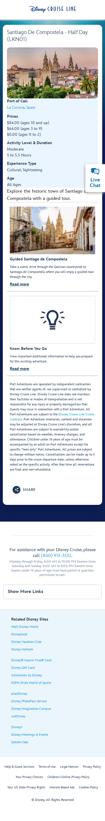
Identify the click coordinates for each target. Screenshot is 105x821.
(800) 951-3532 (56, 555)
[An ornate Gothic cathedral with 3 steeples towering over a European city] (52, 72)
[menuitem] (95, 171)
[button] (24, 490)
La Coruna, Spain (21, 107)
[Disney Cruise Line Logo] (52, 9)
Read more (19, 284)
